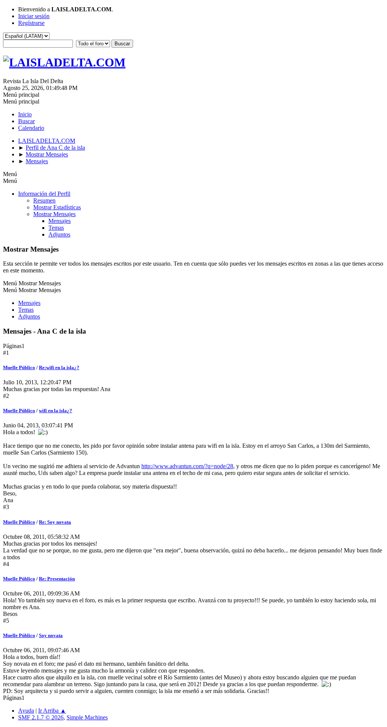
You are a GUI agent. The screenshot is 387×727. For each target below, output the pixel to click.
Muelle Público (19, 367)
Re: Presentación (57, 579)
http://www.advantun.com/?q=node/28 (187, 466)
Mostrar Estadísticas (57, 207)
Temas (56, 227)
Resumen (44, 200)
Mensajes (59, 221)
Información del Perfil (44, 193)
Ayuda (26, 710)
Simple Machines (87, 717)
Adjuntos (59, 234)
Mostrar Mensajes (54, 214)
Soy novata (51, 635)
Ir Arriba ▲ (52, 710)
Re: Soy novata (55, 522)
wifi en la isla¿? (55, 410)
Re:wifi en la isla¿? (59, 367)
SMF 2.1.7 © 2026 (40, 717)
